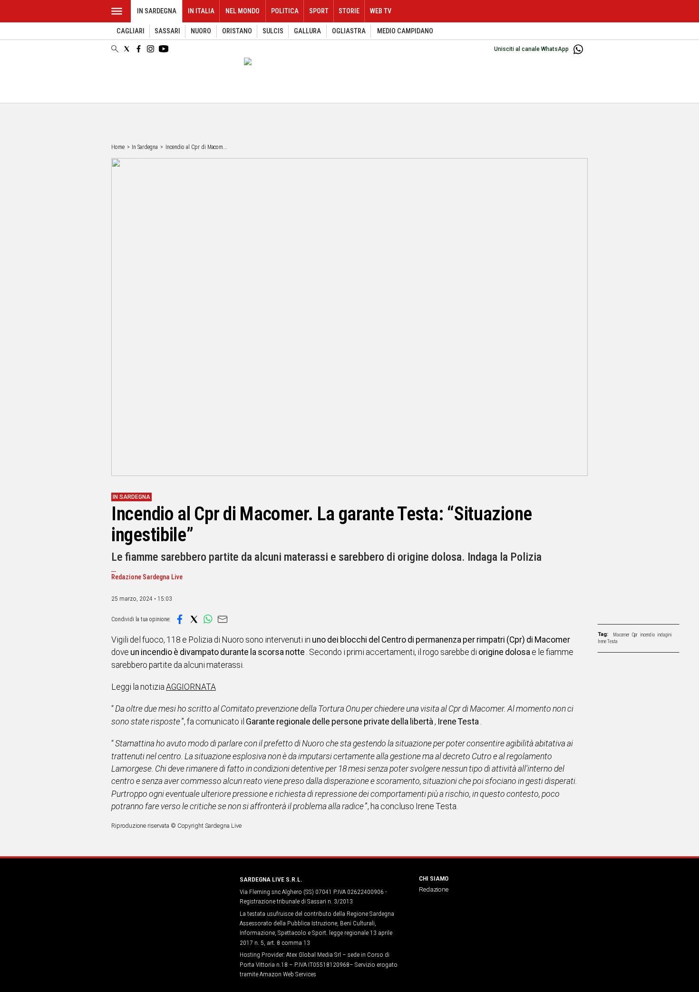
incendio (647, 634)
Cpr (635, 634)
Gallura (307, 31)
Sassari (167, 31)
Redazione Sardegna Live (147, 577)
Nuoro (201, 31)
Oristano (237, 31)
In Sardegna (156, 11)
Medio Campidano (405, 31)
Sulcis (272, 31)
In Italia (201, 11)
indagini (664, 634)
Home (118, 147)
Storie (349, 11)
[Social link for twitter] (126, 48)
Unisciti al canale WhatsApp (531, 49)
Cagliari (130, 31)
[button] (179, 619)
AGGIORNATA (191, 687)
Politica (285, 11)
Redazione (433, 889)
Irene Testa (608, 641)
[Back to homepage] (170, 897)
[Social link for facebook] (138, 48)
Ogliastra (349, 31)
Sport (319, 11)
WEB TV (380, 11)
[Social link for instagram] (150, 48)
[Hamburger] (116, 11)
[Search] (114, 49)
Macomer (621, 634)
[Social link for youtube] (163, 48)
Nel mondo (242, 11)
